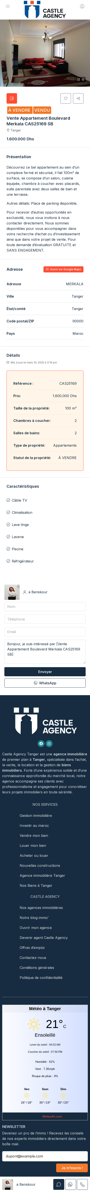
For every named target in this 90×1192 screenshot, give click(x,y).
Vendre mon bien (34, 835)
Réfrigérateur (23, 561)
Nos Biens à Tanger (36, 885)
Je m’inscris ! (72, 1168)
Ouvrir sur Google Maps (65, 269)
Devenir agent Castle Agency (44, 937)
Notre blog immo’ (34, 917)
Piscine (17, 549)
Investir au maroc (34, 825)
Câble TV (19, 500)
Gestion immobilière (36, 815)
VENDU (42, 110)
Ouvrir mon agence (36, 927)
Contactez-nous (33, 957)
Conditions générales (37, 967)
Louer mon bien (33, 845)
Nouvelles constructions (40, 865)
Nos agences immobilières (41, 907)
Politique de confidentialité (41, 977)
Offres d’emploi (32, 947)
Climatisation (22, 512)
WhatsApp (47, 683)
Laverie (18, 537)
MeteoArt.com (52, 1116)
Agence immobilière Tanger (42, 875)
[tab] (12, 98)
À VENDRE (19, 110)
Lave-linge (20, 524)
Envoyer (45, 672)
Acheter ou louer (34, 855)
